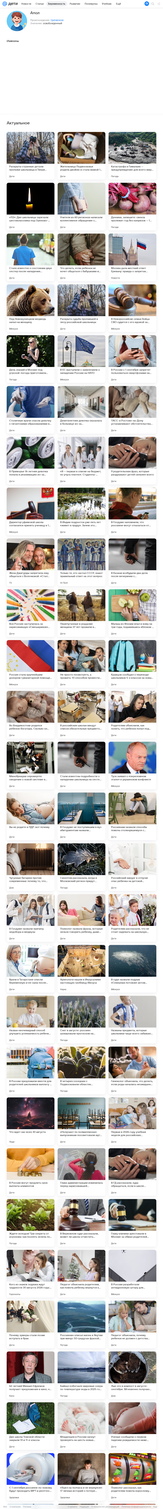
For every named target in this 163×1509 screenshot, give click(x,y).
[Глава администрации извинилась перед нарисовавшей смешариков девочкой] (81, 1172)
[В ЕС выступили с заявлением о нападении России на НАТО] (81, 359)
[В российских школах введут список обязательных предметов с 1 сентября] (81, 715)
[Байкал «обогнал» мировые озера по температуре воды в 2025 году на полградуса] (81, 1375)
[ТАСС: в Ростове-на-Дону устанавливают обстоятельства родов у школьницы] (132, 410)
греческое (57, 20)
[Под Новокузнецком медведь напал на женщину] (30, 308)
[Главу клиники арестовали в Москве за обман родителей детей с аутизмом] (132, 1223)
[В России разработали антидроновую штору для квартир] (132, 1273)
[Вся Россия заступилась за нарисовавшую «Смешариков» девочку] (30, 613)
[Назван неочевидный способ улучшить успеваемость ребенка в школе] (30, 1019)
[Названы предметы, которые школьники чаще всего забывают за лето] (132, 1019)
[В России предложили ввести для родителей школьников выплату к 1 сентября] (30, 1070)
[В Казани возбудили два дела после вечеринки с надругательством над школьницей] (132, 562)
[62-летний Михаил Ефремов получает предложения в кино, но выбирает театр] (30, 1375)
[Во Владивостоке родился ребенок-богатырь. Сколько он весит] (30, 715)
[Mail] (5, 4)
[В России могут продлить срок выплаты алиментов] (30, 1172)
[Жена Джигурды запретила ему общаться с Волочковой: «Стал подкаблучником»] (30, 562)
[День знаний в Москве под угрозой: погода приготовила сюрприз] (30, 359)
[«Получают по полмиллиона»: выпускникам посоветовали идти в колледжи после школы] (81, 1121)
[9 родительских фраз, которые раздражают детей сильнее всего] (132, 460)
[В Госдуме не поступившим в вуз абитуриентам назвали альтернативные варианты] (81, 816)
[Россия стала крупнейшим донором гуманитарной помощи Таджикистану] (30, 664)
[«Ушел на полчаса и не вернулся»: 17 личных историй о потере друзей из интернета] (81, 1477)
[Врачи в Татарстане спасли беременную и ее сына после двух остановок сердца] (30, 969)
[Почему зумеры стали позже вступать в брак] (30, 1324)
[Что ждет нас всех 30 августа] (30, 1121)
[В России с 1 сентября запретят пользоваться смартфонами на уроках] (132, 359)
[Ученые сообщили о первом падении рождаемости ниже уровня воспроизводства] (132, 1426)
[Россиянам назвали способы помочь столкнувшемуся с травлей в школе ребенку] (132, 816)
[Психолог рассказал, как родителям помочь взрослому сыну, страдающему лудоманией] (132, 1477)
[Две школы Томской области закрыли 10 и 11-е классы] (30, 1426)
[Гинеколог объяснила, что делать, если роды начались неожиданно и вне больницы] (132, 1070)
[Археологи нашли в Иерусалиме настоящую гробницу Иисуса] (81, 969)
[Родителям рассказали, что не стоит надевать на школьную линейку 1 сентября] (132, 918)
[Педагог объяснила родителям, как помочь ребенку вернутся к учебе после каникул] (81, 1273)
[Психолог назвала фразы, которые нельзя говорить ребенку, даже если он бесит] (81, 918)
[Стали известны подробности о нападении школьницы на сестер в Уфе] (81, 765)
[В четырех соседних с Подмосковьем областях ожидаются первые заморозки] (81, 1070)
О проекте (72, 1507)
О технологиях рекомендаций (105, 1507)
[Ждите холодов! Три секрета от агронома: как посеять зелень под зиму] (30, 1223)
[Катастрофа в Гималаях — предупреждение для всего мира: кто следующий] (132, 156)
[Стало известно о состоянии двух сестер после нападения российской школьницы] (30, 257)
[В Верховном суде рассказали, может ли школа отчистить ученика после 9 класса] (81, 1223)
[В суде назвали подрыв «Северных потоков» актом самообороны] (132, 969)
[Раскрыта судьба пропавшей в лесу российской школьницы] (81, 308)
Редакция (84, 1507)
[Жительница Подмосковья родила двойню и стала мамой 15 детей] (81, 156)
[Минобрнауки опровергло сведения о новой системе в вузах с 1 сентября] (30, 765)
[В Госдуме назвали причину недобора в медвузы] (30, 918)
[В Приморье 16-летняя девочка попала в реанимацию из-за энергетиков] (30, 460)
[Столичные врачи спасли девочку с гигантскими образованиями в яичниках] (30, 410)
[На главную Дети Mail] (12, 4)
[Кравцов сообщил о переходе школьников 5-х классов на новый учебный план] (132, 664)
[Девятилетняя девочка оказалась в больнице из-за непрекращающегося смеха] (81, 410)
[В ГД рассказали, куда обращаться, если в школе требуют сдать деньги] (132, 1172)
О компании (15, 1507)
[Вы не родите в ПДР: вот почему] (30, 816)
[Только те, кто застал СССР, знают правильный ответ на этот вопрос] (81, 562)
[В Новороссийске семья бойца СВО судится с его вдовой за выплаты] (132, 308)
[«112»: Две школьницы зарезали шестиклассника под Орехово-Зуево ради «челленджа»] (30, 206)
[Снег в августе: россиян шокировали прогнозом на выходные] (81, 1019)
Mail (5, 1507)
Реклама (27, 1507)
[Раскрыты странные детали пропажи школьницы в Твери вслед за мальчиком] (30, 156)
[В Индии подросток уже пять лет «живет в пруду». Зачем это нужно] (81, 511)
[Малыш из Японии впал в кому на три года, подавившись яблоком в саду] (132, 613)
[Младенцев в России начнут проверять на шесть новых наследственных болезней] (81, 1426)
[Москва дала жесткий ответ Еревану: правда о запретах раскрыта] (132, 257)
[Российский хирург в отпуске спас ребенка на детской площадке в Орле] (132, 867)
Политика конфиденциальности (136, 1507)
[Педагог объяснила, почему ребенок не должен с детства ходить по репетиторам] (132, 1324)
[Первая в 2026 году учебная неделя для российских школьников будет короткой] (132, 1121)
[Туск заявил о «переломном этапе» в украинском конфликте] (132, 765)
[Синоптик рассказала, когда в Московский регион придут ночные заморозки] (81, 867)
